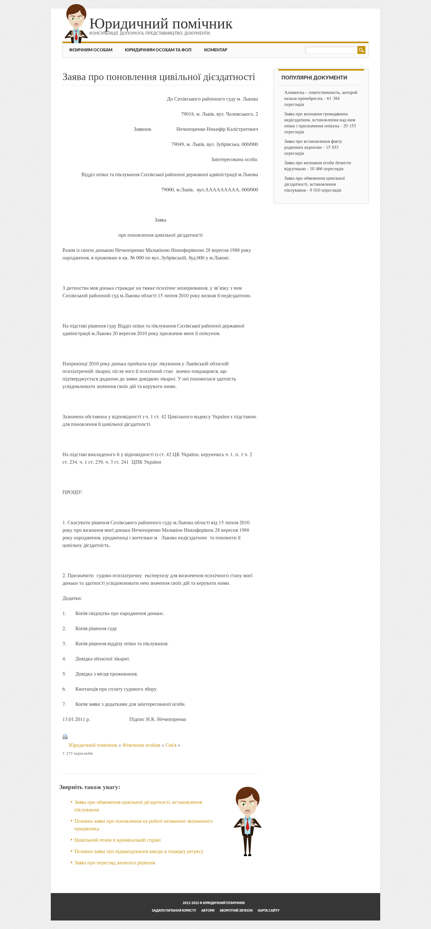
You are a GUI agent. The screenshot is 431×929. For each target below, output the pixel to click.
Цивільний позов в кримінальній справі (117, 839)
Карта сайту (269, 910)
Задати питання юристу (174, 910)
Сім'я (170, 744)
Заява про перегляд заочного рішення (114, 862)
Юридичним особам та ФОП (158, 50)
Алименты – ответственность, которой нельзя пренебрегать (320, 95)
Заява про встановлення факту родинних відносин (313, 144)
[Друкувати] (65, 744)
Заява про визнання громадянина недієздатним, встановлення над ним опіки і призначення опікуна (319, 120)
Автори (208, 910)
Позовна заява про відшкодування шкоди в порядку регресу (139, 851)
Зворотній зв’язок (236, 910)
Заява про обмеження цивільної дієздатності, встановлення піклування (314, 184)
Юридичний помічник (161, 22)
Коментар (215, 50)
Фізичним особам (90, 50)
